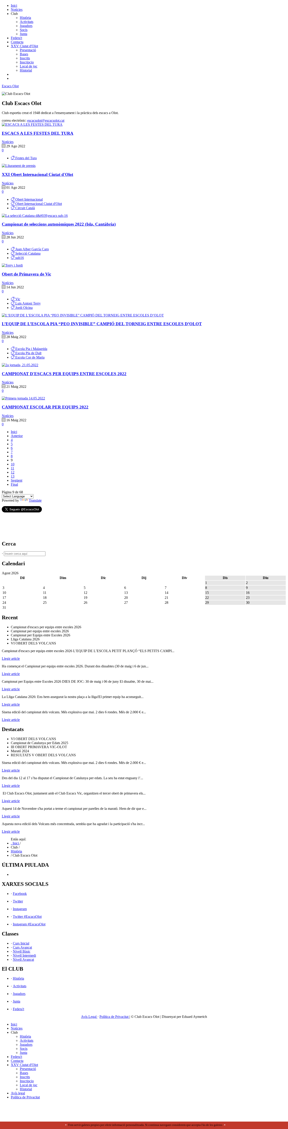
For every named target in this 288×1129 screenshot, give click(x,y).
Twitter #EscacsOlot (27, 916)
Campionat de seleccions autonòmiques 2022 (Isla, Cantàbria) (59, 224)
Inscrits (25, 58)
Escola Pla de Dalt (27, 353)
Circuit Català (24, 208)
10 (12, 464)
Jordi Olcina (23, 308)
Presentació (28, 50)
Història (25, 18)
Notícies (16, 9)
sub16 (19, 258)
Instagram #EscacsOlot (29, 924)
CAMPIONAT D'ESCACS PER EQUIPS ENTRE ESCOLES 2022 (64, 373)
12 (12, 472)
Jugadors (26, 26)
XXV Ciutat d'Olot (24, 46)
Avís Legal (89, 1017)
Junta (23, 34)
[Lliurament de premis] (19, 166)
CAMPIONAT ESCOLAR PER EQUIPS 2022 (45, 407)
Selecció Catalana (27, 253)
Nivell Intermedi (24, 955)
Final (14, 484)
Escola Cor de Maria (29, 357)
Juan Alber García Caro (31, 249)
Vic (17, 299)
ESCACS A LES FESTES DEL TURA (37, 133)
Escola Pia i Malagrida (30, 349)
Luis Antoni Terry (27, 303)
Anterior (17, 436)
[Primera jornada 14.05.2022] (23, 398)
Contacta (17, 42)
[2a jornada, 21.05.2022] (20, 365)
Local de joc (28, 66)
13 (12, 476)
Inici (14, 5)
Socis (23, 30)
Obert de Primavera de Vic (26, 274)
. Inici (15, 843)
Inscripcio (27, 62)
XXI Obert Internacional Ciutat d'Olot (37, 174)
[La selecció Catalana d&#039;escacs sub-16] (35, 216)
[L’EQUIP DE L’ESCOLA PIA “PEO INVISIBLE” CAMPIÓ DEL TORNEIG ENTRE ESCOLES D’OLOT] (83, 315)
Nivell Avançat (23, 959)
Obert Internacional (28, 199)
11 (12, 468)
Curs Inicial (21, 943)
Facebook (20, 894)
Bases (24, 54)
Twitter (18, 901)
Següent (16, 480)
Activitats (26, 22)
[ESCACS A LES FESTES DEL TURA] (32, 124)
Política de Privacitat (114, 1017)
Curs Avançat (22, 947)
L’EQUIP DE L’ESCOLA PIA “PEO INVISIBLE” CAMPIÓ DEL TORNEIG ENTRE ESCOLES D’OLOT (102, 323)
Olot (10, 86)
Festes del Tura (25, 158)
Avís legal (18, 1093)
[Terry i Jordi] (12, 265)
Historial (26, 70)
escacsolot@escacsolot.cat (45, 120)
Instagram (20, 909)
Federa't (16, 38)
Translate (35, 500)
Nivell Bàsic (21, 951)
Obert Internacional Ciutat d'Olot (38, 204)
